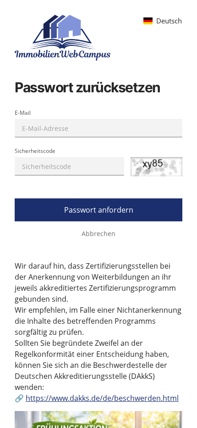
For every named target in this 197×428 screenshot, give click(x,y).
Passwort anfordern (98, 210)
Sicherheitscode (35, 151)
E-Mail (23, 113)
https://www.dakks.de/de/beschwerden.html (102, 398)
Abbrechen (98, 233)
